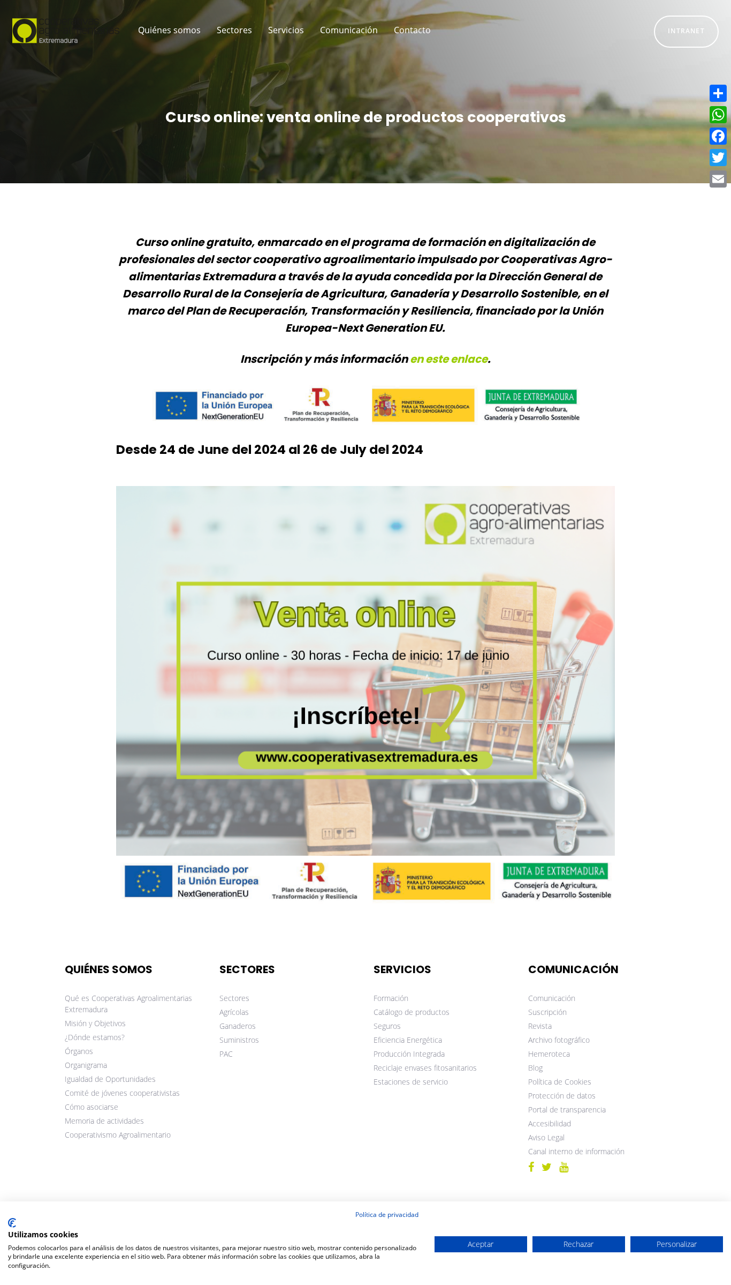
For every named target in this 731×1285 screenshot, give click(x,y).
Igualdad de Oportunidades (110, 1079)
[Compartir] (718, 93)
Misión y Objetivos (95, 1023)
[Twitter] (718, 157)
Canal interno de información (576, 1151)
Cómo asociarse (91, 1107)
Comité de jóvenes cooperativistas (122, 1093)
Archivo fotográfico (559, 1040)
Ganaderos (237, 1026)
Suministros (239, 1040)
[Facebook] (718, 136)
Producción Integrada (409, 1054)
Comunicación (551, 998)
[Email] (718, 179)
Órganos (79, 1051)
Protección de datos (562, 1095)
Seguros (387, 1026)
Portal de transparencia (567, 1109)
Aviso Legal (546, 1137)
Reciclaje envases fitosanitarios (425, 1068)
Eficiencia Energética (408, 1040)
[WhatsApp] (718, 114)
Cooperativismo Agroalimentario (118, 1135)
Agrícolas (234, 1012)
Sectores (234, 998)
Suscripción (547, 1012)
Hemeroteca (549, 1054)
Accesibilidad (549, 1123)
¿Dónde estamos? (95, 1037)
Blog (535, 1068)
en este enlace (449, 359)
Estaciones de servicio (411, 1082)
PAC (226, 1054)
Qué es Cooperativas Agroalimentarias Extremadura (128, 1003)
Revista (540, 1026)
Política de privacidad (386, 1214)
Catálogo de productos (412, 1012)
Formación (391, 998)
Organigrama (86, 1065)
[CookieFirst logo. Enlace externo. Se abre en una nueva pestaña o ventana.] (12, 1223)
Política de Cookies (559, 1082)
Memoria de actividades (104, 1121)
